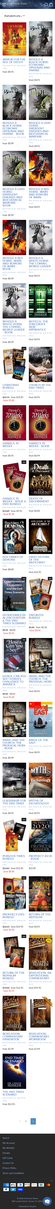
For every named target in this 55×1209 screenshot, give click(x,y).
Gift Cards (8, 1158)
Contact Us (8, 1163)
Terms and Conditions (13, 1173)
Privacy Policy (9, 1168)
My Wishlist (8, 1148)
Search (6, 1138)
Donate (6, 1153)
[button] (47, 1201)
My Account (9, 1143)
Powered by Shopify (27, 1206)
